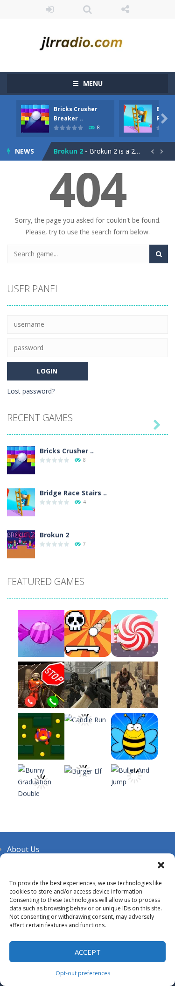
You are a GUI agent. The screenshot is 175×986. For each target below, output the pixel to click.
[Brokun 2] (21, 543)
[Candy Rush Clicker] (41, 632)
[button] (161, 865)
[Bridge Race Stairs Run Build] (21, 501)
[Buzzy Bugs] (134, 735)
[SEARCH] (158, 254)
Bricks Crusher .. (67, 450)
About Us (23, 849)
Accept (88, 952)
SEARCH (87, 9)
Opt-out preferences (83, 973)
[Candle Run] (85, 718)
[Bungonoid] (87, 632)
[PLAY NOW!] (35, 117)
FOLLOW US (125, 9)
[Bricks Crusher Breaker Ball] (21, 459)
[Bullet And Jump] (134, 775)
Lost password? (31, 391)
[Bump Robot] (41, 735)
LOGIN (49, 9)
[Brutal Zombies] (134, 684)
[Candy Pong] (134, 632)
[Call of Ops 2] (87, 684)
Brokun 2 (68, 151)
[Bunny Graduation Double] (41, 780)
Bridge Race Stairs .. (73, 492)
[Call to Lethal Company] (41, 684)
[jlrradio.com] (87, 40)
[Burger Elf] (83, 770)
